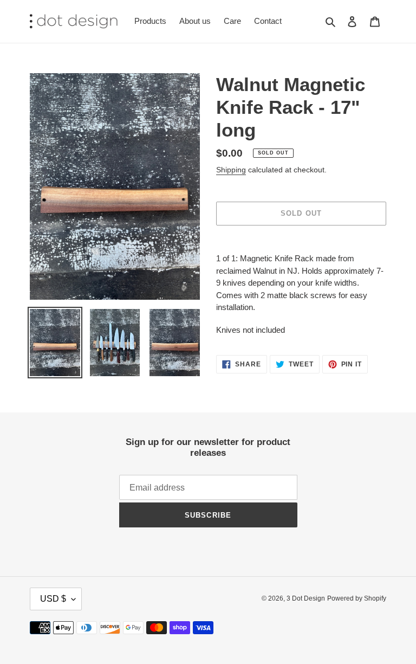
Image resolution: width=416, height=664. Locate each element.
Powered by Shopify (356, 598)
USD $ (53, 598)
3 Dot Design (306, 598)
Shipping (231, 169)
